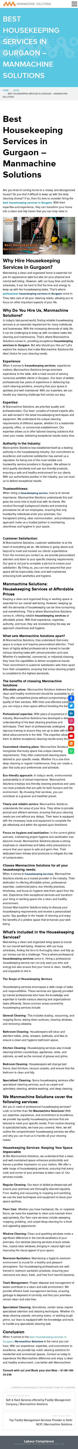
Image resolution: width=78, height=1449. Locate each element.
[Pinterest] (71, 728)
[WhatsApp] (71, 751)
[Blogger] (71, 743)
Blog (16, 90)
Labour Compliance (39, 1441)
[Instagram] (71, 721)
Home (6, 90)
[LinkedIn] (71, 713)
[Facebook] (71, 698)
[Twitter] (71, 706)
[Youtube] (71, 736)
